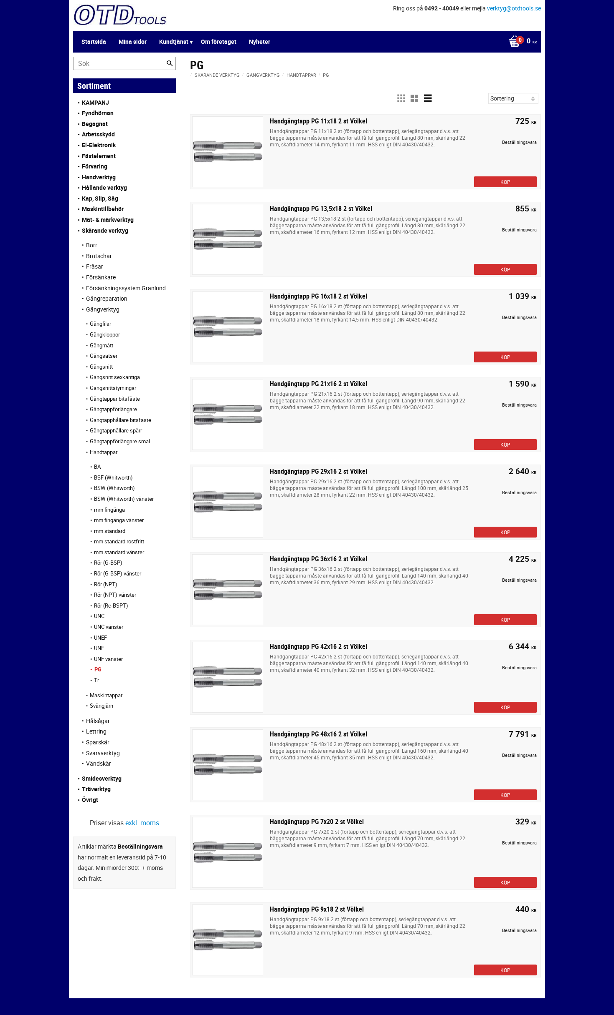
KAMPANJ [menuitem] (95, 102)
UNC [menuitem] (99, 616)
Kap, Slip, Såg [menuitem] (100, 198)
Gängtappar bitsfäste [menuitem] (115, 398)
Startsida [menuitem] (93, 41)
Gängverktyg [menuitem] (102, 309)
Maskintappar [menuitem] (106, 695)
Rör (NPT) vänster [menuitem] (115, 594)
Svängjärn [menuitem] (101, 705)
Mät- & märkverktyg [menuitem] (108, 220)
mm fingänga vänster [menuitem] (119, 520)
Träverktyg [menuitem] (96, 789)
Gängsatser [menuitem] (103, 355)
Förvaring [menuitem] (94, 166)
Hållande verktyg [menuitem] (104, 187)
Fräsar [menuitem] (94, 266)
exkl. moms (142, 822)
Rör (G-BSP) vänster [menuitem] (117, 573)
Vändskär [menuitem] (98, 763)
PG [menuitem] (97, 669)
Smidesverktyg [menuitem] (102, 778)
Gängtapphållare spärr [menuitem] (116, 430)
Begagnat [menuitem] (95, 124)
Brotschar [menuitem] (99, 256)
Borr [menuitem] (91, 245)
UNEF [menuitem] (100, 637)
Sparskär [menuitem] (97, 742)
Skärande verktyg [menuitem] (105, 230)
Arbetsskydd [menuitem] (98, 134)
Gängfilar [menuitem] (100, 323)
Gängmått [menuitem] (101, 345)
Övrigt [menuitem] (90, 800)
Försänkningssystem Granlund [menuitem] (126, 288)
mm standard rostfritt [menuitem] (119, 541)
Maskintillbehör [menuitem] (103, 209)
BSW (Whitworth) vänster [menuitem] (124, 498)
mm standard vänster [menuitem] (119, 552)
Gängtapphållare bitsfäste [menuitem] (120, 420)
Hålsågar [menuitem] (98, 721)
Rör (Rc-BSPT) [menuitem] (111, 605)
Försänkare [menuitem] (101, 277)
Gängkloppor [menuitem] (105, 334)
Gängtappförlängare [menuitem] (113, 409)
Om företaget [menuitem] (218, 41)
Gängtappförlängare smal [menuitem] (120, 441)
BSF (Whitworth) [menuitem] (113, 477)
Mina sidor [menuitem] (133, 41)
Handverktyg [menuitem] (99, 177)
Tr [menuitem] (96, 680)
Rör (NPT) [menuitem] (105, 584)
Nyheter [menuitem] (259, 41)
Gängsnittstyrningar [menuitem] (113, 388)
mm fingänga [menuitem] (109, 509)
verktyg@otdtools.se (514, 8)
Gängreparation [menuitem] (106, 298)
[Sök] (169, 63)
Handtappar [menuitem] (103, 452)
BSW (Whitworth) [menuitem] (114, 488)
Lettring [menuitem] (96, 731)
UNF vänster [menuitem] (108, 659)
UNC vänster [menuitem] (108, 627)
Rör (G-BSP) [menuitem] (108, 562)
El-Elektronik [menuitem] (99, 145)
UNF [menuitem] (99, 648)
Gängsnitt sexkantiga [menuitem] (115, 377)
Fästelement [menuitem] (99, 156)
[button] (401, 98)
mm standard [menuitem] (109, 531)
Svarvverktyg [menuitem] (103, 753)
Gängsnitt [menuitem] (101, 366)
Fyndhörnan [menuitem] (98, 113)
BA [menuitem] (97, 466)
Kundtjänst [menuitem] (173, 41)
